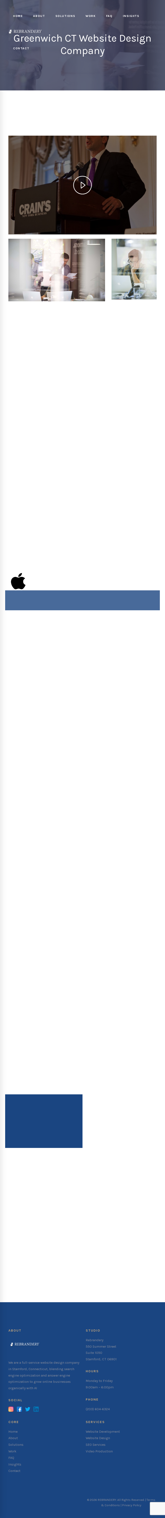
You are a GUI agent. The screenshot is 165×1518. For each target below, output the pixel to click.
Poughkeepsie (113, 1284)
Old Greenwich (137, 1231)
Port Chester (88, 1284)
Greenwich (98, 1225)
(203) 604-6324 (98, 1409)
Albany (40, 1272)
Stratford (111, 1237)
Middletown (44, 1278)
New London (57, 1231)
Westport (112, 1243)
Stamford (93, 1237)
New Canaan (134, 1225)
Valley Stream (139, 1284)
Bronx (87, 1278)
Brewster (55, 1272)
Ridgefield (43, 1237)
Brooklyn (102, 1278)
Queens (118, 1278)
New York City (67, 1278)
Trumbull (129, 1237)
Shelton (76, 1237)
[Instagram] (11, 1410)
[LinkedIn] (36, 1410)
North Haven (80, 1231)
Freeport (71, 1272)
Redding (60, 1237)
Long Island (143, 1272)
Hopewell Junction (96, 1272)
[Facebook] (19, 1410)
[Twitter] (27, 1410)
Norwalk (100, 1231)
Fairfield (57, 1225)
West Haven (92, 1243)
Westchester (45, 1290)
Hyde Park (122, 1272)
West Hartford (68, 1243)
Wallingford (44, 1243)
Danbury (41, 1225)
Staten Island (46, 1284)
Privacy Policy (131, 1505)
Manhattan (136, 1278)
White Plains (68, 1290)
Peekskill (68, 1284)
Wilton (127, 1243)
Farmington (76, 1225)
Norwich (116, 1231)
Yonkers (88, 1290)
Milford (115, 1225)
